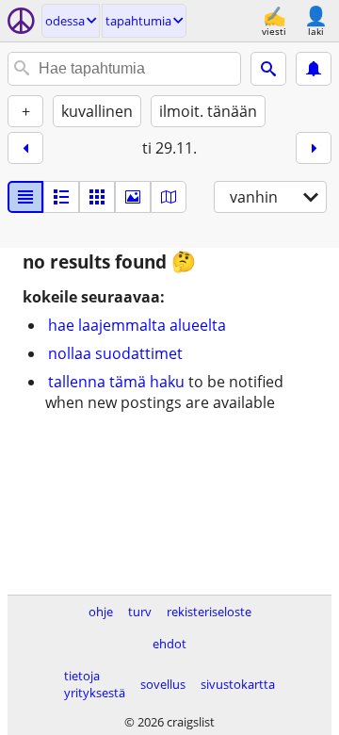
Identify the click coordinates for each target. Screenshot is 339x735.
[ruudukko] (97, 197)
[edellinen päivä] (25, 148)
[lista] (25, 197)
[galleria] (133, 197)
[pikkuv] (61, 197)
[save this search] (313, 69)
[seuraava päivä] (313, 148)
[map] (168, 197)
